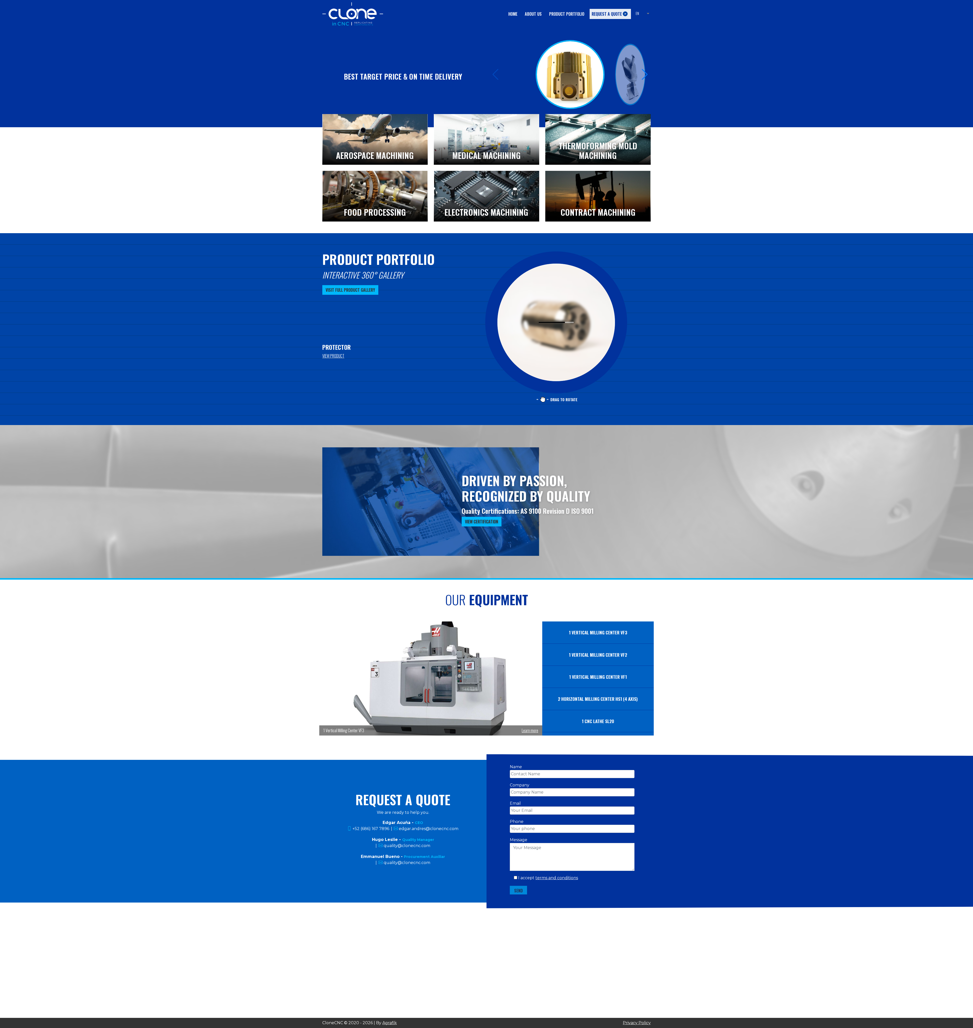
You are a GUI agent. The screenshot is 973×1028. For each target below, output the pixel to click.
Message (518, 839)
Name (516, 766)
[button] (644, 74)
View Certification (481, 522)
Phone (516, 821)
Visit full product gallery (350, 290)
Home (512, 14)
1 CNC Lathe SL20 (598, 721)
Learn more (530, 730)
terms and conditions (556, 877)
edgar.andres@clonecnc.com (428, 828)
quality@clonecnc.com (407, 845)
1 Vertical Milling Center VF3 (598, 632)
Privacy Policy (637, 1022)
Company (519, 785)
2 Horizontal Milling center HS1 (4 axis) (598, 698)
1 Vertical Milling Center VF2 (598, 654)
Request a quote (607, 14)
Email (515, 803)
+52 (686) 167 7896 (370, 828)
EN (637, 13)
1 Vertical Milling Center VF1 (598, 676)
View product (333, 356)
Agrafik (389, 1022)
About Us (533, 14)
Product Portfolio (566, 14)
